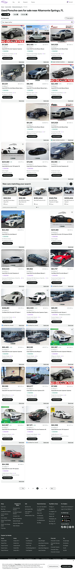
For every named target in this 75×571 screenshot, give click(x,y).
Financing (3, 528)
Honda (14, 538)
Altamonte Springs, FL (17, 7)
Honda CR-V (16, 540)
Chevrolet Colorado (55, 552)
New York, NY (52, 521)
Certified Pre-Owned (6, 511)
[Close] (73, 560)
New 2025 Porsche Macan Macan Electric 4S (24, 201)
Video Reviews (16, 525)
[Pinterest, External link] (73, 527)
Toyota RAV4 (4, 540)
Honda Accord (16, 545)
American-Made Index (18, 523)
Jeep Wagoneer (42, 545)
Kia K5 (64, 548)
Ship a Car (39, 513)
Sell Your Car (28, 506)
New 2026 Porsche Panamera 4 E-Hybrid (53, 201)
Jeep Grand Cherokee (43, 543)
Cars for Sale (8, 7)
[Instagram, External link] (70, 527)
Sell (19, 2)
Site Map (39, 522)
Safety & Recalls (16, 521)
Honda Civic (16, 543)
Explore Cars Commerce (66, 506)
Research (25, 2)
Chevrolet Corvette (55, 540)
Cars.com (12, 565)
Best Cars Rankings (17, 518)
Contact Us (19, 558)
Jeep (39, 538)
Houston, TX (52, 509)
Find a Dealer (4, 518)
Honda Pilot (16, 548)
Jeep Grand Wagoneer (43, 548)
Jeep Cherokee (41, 550)
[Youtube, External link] (68, 527)
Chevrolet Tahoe (54, 549)
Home (2, 7)
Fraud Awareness (57, 558)
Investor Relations (28, 558)
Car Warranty (40, 515)
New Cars (3, 509)
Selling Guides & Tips (29, 515)
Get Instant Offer (29, 509)
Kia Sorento (65, 543)
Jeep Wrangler (41, 540)
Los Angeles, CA (52, 511)
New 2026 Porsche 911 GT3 (39, 200)
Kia (64, 538)
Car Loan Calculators (42, 506)
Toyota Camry (4, 548)
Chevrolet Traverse (55, 547)
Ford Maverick (29, 540)
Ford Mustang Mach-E (31, 548)
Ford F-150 (28, 545)
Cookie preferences (53, 566)
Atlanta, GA (51, 516)
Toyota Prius (3, 543)
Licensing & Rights (45, 558)
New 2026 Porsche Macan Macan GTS (9, 201)
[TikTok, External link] (62, 527)
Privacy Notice (18, 564)
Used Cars (3, 506)
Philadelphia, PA (52, 518)
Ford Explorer (29, 550)
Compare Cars (16, 516)
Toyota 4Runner (4, 550)
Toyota (2, 538)
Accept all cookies (66, 566)
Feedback (65, 558)
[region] (37, 565)
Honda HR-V (16, 550)
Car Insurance (40, 518)
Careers (37, 558)
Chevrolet (53, 538)
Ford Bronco (29, 543)
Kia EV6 (65, 550)
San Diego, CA (52, 523)
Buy (13, 2)
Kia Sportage (66, 540)
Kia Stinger (65, 545)
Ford (27, 538)
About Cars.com (11, 558)
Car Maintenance (41, 520)
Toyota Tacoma (4, 545)
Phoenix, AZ (51, 514)
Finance (33, 2)
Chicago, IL (51, 506)
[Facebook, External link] (65, 527)
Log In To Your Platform (66, 509)
